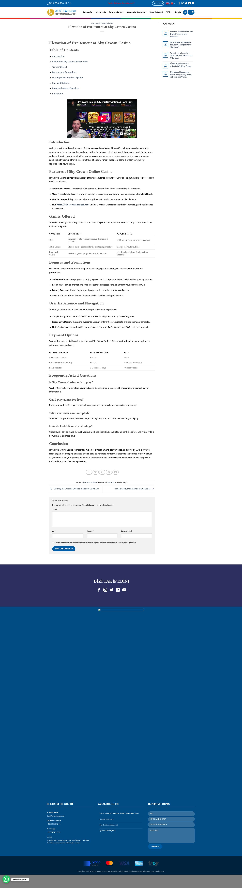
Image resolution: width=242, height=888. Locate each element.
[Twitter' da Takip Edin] (186, 4)
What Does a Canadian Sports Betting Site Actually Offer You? (181, 55)
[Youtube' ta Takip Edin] (193, 4)
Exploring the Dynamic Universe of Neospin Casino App (76, 489)
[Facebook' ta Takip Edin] (179, 4)
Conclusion (57, 94)
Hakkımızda (100, 12)
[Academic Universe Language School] (61, 12)
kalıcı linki (111, 482)
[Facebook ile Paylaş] (89, 472)
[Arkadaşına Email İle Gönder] (102, 472)
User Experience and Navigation (67, 78)
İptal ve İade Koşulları (108, 831)
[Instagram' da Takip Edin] (183, 4)
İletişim (178, 12)
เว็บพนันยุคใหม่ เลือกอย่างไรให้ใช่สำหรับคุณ (180, 65)
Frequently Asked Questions (65, 88)
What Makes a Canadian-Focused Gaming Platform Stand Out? (180, 45)
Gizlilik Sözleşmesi (106, 819)
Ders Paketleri (156, 12)
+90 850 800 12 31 (60, 3)
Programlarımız (116, 12)
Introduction (58, 56)
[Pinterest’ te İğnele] (109, 472)
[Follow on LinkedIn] (189, 4)
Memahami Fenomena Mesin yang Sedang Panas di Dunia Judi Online (180, 74)
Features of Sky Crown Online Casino (70, 62)
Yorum (55, 509)
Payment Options (60, 83)
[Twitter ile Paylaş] (96, 472)
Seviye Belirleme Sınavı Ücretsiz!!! (121, 3)
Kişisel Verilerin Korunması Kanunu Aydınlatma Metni (119, 813)
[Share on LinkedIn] (115, 472)
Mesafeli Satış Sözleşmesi (109, 825)
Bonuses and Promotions (64, 72)
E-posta (90, 531)
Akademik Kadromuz (136, 12)
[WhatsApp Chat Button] (6, 879)
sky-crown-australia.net (102, 23)
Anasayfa (87, 12)
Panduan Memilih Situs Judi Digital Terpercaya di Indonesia (181, 34)
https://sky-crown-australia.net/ (73, 205)
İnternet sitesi (126, 531)
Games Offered (59, 67)
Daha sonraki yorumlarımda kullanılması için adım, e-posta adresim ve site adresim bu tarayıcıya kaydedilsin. (96, 543)
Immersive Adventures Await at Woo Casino (133, 489)
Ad (54, 531)
